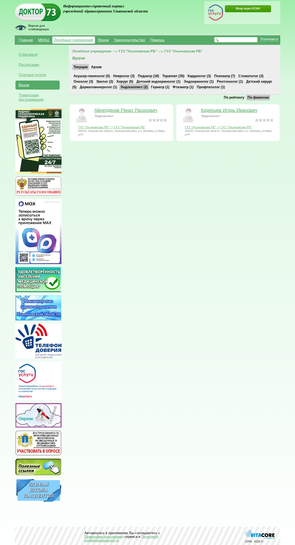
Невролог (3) (124, 76)
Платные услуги (32, 75)
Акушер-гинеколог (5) (92, 76)
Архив (96, 67)
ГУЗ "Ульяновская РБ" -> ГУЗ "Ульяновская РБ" (111, 127)
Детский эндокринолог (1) (158, 81)
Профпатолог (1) (211, 87)
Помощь (157, 40)
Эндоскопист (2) (134, 87)
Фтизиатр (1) (183, 87)
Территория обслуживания (31, 97)
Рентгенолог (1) (230, 81)
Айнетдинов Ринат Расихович (125, 110)
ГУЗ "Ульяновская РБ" (138, 51)
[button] (248, 8)
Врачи (103, 40)
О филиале (28, 54)
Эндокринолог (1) (199, 81)
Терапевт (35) (173, 76)
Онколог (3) (83, 81)
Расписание (29, 65)
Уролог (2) (104, 81)
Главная (26, 40)
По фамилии (258, 97)
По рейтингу (234, 97)
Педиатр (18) (148, 76)
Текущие (81, 67)
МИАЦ (43, 40)
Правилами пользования (104, 537)
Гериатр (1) (160, 87)
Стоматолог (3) (250, 76)
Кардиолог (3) (199, 76)
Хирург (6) (124, 81)
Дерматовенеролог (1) (98, 87)
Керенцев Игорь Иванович (229, 110)
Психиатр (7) (224, 76)
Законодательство (129, 40)
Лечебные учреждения (73, 40)
